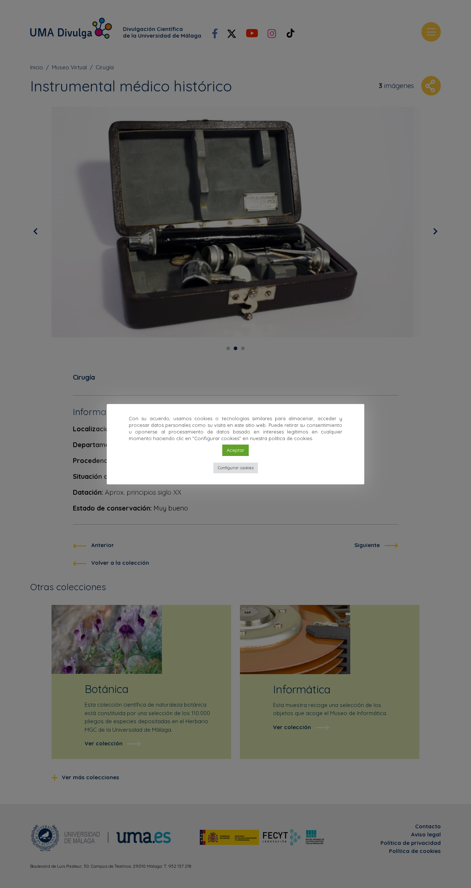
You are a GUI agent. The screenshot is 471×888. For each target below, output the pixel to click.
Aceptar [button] (235, 450)
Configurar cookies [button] (236, 467)
